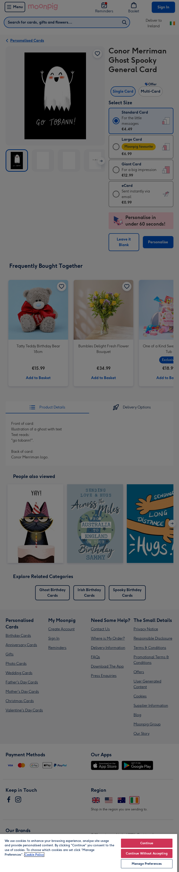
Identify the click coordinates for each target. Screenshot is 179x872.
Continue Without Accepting (146, 853)
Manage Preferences (147, 863)
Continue (146, 843)
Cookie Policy (34, 854)
